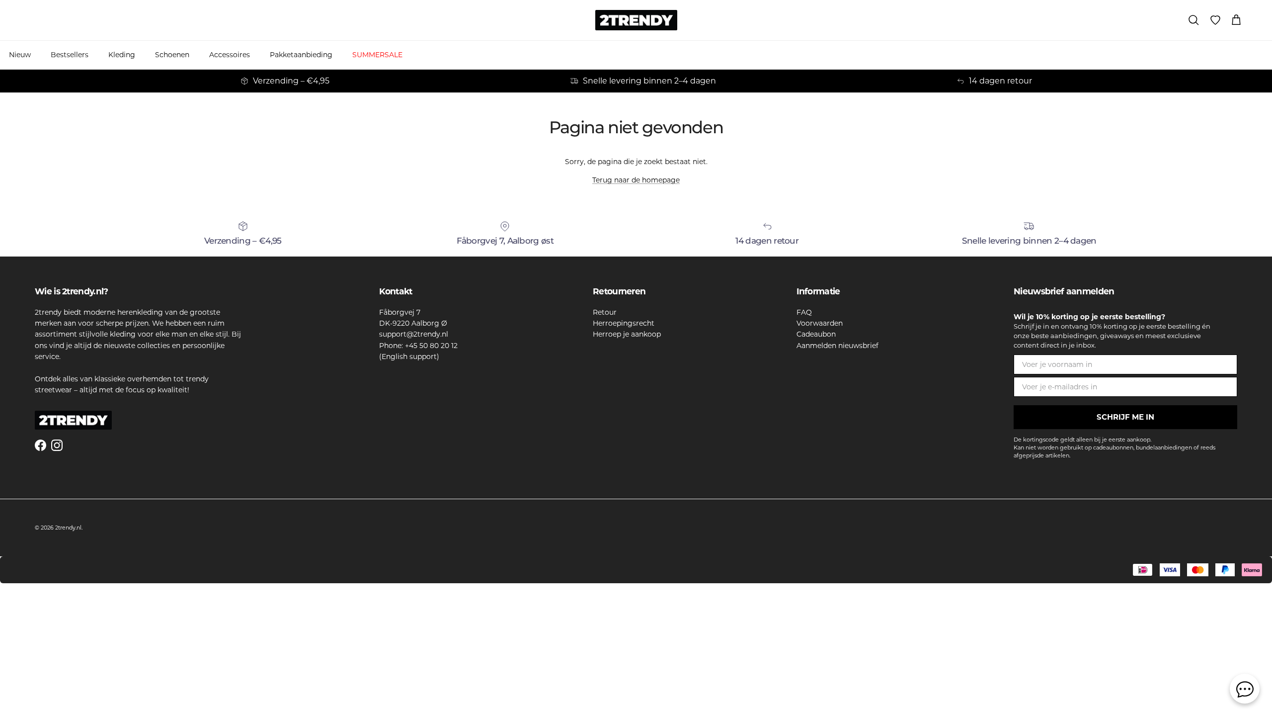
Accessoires (229, 54)
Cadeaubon (816, 334)
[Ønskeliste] (1215, 20)
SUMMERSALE (377, 54)
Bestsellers (69, 54)
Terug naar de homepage (636, 180)
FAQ (804, 312)
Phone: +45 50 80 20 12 (418, 345)
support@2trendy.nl (413, 334)
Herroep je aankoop (627, 334)
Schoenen (172, 54)
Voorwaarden (819, 323)
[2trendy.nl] (636, 20)
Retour (605, 312)
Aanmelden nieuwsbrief (837, 345)
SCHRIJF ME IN (1125, 417)
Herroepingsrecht (623, 323)
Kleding (121, 54)
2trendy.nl (68, 527)
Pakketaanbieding (301, 54)
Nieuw (20, 54)
